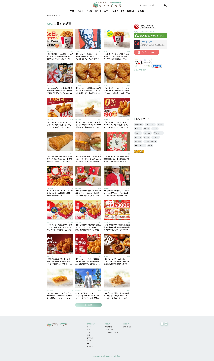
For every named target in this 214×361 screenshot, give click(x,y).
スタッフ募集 (109, 329)
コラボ (98, 11)
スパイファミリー (150, 141)
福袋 (106, 11)
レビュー (138, 129)
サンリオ (156, 137)
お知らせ (131, 11)
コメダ (161, 124)
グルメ (80, 11)
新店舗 (147, 129)
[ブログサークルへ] (150, 44)
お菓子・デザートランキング (144, 32)
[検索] (165, 5)
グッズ (89, 11)
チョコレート (159, 133)
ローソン (148, 133)
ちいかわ (138, 141)
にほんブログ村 (140, 70)
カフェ (147, 137)
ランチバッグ (51, 15)
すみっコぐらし (140, 146)
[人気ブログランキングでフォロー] (150, 38)
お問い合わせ (127, 327)
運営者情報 (108, 327)
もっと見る (88, 305)
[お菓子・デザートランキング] (145, 29)
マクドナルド (151, 124)
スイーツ (138, 137)
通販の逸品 (139, 124)
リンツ (155, 129)
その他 (141, 11)
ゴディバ (138, 133)
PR (122, 11)
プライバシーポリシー (112, 332)
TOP (72, 11)
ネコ (150, 146)
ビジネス (114, 11)
